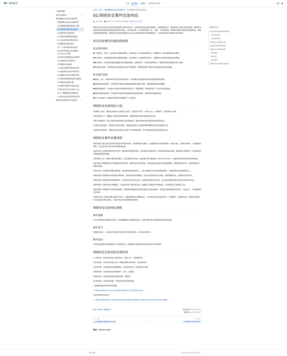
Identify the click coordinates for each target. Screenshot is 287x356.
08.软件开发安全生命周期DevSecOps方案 (67, 52)
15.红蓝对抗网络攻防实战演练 (69, 79)
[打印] (217, 27)
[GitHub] (278, 3)
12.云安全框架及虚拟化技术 (68, 68)
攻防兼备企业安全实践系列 (68, 22)
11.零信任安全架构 (64, 64)
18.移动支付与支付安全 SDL (68, 89)
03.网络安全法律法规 (65, 33)
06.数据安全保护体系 (65, 44)
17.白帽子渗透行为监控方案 (68, 86)
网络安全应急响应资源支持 (219, 64)
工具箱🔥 (142, 3)
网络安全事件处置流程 (218, 46)
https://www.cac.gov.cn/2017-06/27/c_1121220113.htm (119, 290)
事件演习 (214, 56)
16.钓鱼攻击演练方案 (65, 82)
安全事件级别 (215, 35)
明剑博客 (134, 3)
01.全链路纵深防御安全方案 (68, 26)
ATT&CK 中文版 (154, 3)
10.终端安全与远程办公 (66, 61)
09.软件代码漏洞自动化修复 (68, 57)
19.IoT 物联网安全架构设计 (68, 93)
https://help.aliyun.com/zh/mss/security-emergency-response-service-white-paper (131, 300)
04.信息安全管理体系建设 (67, 36)
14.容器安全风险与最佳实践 (68, 75)
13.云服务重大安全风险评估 (68, 71)
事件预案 (214, 53)
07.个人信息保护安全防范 (67, 47)
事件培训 (214, 60)
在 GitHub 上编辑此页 (102, 309)
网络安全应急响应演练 (218, 49)
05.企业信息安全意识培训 (67, 40)
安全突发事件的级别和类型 (219, 31)
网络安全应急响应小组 (218, 42)
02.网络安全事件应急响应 (67, 29)
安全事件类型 (215, 38)
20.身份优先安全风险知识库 (68, 96)
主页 (127, 3)
